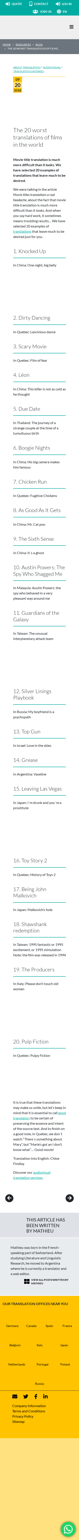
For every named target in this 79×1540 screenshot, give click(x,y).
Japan (64, 1345)
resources (23, 44)
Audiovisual (52, 67)
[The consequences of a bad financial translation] (15, 1198)
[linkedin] (43, 1396)
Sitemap (18, 1421)
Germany (12, 1326)
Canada (31, 1326)
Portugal (42, 1364)
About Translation (27, 67)
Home (7, 44)
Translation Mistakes (28, 71)
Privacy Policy (22, 1416)
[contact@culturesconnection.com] (14, 1396)
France (67, 1326)
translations (22, 231)
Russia (39, 1383)
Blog (39, 44)
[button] (69, 11)
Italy (40, 1345)
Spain (49, 1326)
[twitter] (23, 1396)
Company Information (29, 1406)
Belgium (15, 1345)
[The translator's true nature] (63, 1198)
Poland (65, 1364)
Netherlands (16, 1364)
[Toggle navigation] (71, 26)
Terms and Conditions (28, 1411)
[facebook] (33, 1396)
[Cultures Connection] (27, 27)
